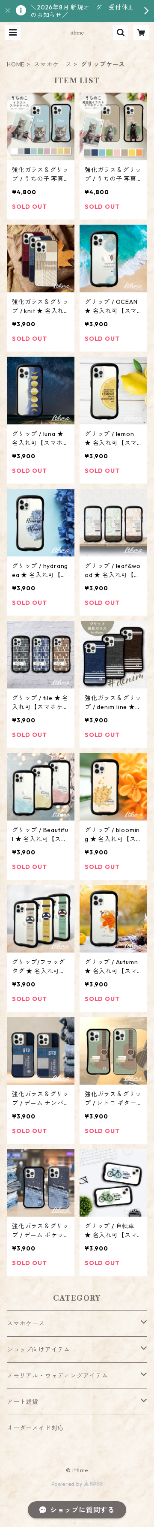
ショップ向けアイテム (38, 1349)
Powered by (67, 1484)
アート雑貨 (22, 1402)
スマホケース (53, 64)
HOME (16, 64)
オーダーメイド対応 (35, 1428)
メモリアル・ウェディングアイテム (57, 1376)
